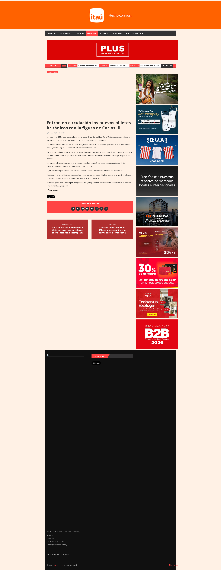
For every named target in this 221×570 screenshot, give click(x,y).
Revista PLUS (58, 565)
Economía (91, 33)
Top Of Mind (116, 33)
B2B (127, 33)
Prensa (50, 133)
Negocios (104, 33)
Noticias (52, 33)
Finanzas (80, 33)
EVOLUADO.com (66, 554)
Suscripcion (137, 33)
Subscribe (174, 565)
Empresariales (66, 33)
